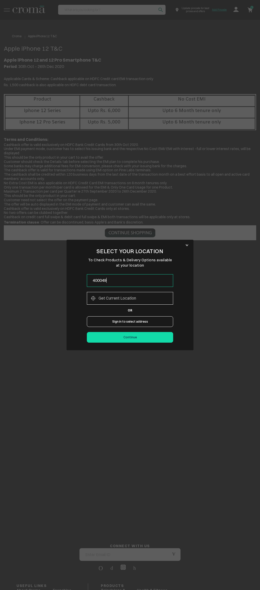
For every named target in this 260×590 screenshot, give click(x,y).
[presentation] (130, 280)
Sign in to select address (130, 321)
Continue (130, 337)
